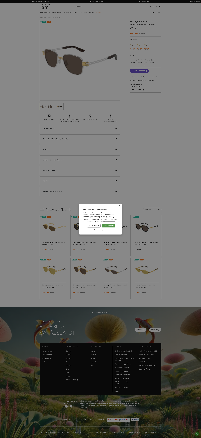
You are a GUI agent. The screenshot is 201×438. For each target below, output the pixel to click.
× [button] (119, 205)
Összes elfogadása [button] (108, 225)
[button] (100, 230)
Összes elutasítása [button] (93, 225)
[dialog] (100, 219)
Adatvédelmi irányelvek (109, 221)
